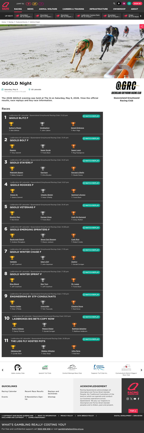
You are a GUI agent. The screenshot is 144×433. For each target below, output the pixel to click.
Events (5, 397)
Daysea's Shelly (77, 172)
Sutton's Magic (15, 128)
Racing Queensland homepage (133, 389)
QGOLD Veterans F (22, 207)
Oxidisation (45, 128)
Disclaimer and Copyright (13, 417)
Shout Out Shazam (48, 239)
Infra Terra (76, 351)
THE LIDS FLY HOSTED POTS (28, 341)
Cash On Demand (78, 217)
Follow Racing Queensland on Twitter (131, 398)
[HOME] (6, 6)
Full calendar (129, 3)
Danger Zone (46, 217)
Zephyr (74, 262)
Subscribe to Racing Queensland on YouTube (134, 398)
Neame (13, 150)
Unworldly (45, 306)
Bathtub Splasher (79, 329)
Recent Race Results (34, 391)
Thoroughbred (28, 3)
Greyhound (41, 3)
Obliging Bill (16, 351)
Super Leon (76, 150)
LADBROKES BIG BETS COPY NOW (33, 319)
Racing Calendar (9, 391)
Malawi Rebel (47, 329)
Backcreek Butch (17, 239)
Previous (2, 370)
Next (141, 370)
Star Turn (44, 284)
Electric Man (15, 217)
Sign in (137, 3)
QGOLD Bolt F (19, 140)
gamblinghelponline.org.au (70, 429)
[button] (23, 16)
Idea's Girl (45, 262)
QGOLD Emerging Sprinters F (30, 229)
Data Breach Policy (85, 416)
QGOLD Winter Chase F (25, 252)
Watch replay (92, 116)
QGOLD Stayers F (21, 162)
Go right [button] (140, 16)
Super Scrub (46, 150)
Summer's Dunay (78, 195)
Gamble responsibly (36, 417)
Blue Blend (14, 284)
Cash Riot (75, 239)
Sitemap (51, 397)
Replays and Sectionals (53, 392)
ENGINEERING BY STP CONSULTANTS (33, 296)
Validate (13, 262)
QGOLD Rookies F (22, 185)
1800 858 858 (44, 429)
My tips (124, 3)
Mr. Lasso (75, 284)
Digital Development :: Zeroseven (128, 416)
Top (132, 411)
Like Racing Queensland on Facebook (138, 398)
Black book (119, 3)
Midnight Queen (16, 172)
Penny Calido (15, 306)
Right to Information (47, 416)
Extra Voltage (18, 329)
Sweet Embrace (77, 128)
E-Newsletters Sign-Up (34, 398)
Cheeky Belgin (47, 195)
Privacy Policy (67, 416)
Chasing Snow (77, 306)
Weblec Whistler (48, 351)
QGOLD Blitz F (18, 118)
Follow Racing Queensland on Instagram (127, 398)
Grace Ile (14, 195)
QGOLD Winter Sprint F (26, 274)
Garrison (44, 172)
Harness (34, 3)
